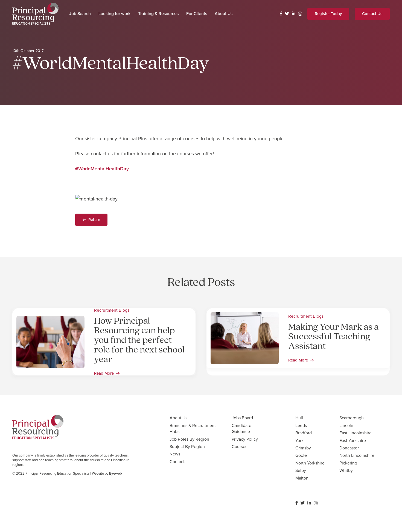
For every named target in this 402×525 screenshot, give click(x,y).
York (299, 440)
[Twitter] (287, 14)
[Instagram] (300, 14)
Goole (301, 455)
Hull (299, 418)
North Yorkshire (310, 463)
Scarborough (351, 418)
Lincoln (346, 425)
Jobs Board (242, 418)
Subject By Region (187, 446)
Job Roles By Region (189, 439)
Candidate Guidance (241, 428)
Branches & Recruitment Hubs (193, 428)
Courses (239, 446)
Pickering (348, 463)
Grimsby (303, 448)
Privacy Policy (245, 439)
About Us (178, 418)
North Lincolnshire (356, 455)
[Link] (35, 14)
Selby (300, 470)
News (175, 454)
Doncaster (349, 448)
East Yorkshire (352, 440)
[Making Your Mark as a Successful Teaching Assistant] (245, 316)
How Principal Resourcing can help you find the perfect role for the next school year (139, 341)
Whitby (346, 470)
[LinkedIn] (293, 14)
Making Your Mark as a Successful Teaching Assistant (333, 337)
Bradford (303, 433)
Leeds (301, 425)
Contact (177, 461)
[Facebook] (281, 14)
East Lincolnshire (355, 433)
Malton (301, 478)
